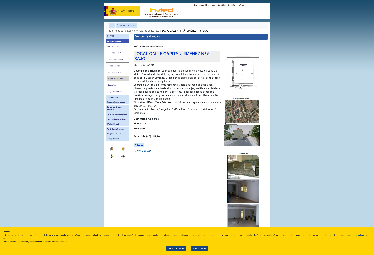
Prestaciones (112, 97)
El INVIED (110, 36)
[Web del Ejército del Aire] (123, 155)
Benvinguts (210, 5)
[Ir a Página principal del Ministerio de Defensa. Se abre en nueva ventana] (122, 11)
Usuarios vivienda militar (117, 114)
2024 (158, 30)
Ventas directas (113, 66)
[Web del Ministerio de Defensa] (112, 147)
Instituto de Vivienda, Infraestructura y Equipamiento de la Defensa (161, 15)
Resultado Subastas (115, 59)
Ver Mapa (142, 150)
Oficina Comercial (114, 46)
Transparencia (113, 138)
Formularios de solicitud (117, 119)
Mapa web (132, 25)
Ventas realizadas (145, 30)
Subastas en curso (114, 53)
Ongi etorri (232, 5)
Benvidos (222, 5)
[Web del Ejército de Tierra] (123, 147)
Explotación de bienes (116, 102)
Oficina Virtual (113, 124)
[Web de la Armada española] (112, 155)
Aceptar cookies (199, 248)
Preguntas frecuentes (116, 91)
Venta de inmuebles (124, 30)
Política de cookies (176, 248)
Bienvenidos (199, 5)
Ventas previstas (114, 72)
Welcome (242, 5)
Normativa (111, 85)
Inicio (112, 25)
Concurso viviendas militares (115, 108)
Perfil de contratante (115, 129)
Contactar (121, 25)
